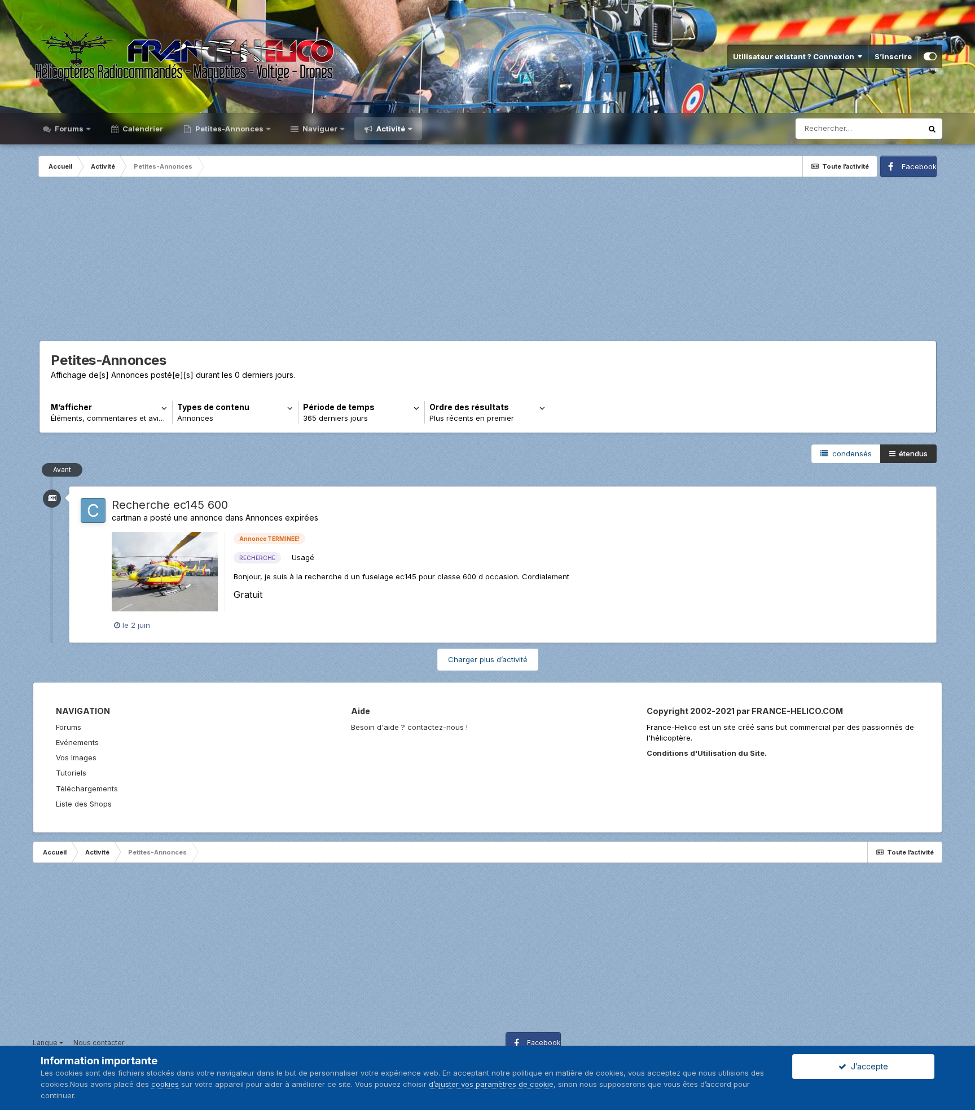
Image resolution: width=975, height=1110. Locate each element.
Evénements (77, 742)
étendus (911, 453)
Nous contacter (98, 1042)
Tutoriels (71, 772)
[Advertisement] (488, 262)
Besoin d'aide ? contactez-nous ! (409, 727)
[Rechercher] (932, 128)
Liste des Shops (84, 803)
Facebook (919, 166)
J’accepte (867, 1066)
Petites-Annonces (228, 128)
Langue (46, 1042)
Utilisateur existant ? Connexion (795, 56)
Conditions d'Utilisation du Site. (707, 752)
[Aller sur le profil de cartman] (93, 510)
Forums (68, 128)
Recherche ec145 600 (170, 505)
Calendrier (142, 128)
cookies (165, 1084)
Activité (390, 128)
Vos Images (76, 757)
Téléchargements (87, 788)
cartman (126, 517)
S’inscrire (893, 56)
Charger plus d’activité (488, 659)
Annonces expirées (281, 517)
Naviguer (319, 128)
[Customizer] (930, 56)
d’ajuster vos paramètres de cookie (491, 1084)
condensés (850, 453)
